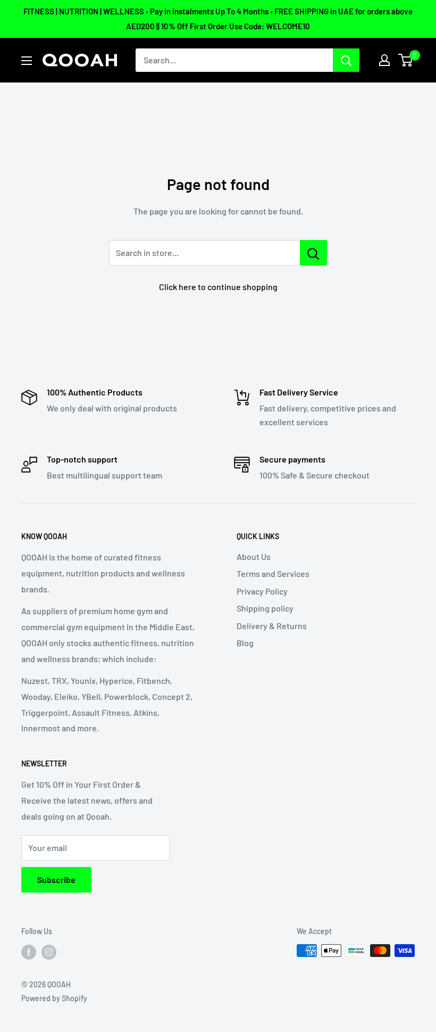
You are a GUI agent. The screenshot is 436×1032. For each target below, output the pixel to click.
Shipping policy (265, 608)
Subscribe (56, 879)
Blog (245, 643)
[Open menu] (26, 60)
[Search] (346, 60)
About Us (254, 556)
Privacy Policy (262, 591)
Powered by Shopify (54, 998)
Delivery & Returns (272, 626)
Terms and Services (273, 573)
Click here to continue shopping (218, 287)
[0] (406, 60)
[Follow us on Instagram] (48, 951)
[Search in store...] (313, 253)
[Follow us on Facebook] (28, 951)
